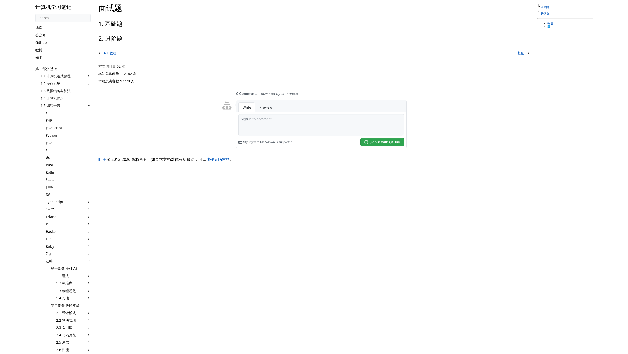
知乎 (38, 57)
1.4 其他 (62, 298)
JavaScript (54, 127)
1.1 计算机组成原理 (56, 76)
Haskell (52, 231)
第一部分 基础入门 (65, 268)
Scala (50, 179)
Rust (49, 164)
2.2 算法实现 (66, 320)
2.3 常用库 (64, 327)
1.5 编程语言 (50, 105)
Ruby (50, 246)
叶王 (102, 159)
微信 (550, 23)
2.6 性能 (62, 349)
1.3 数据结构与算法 (56, 90)
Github (41, 42)
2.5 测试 (62, 342)
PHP (49, 120)
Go (48, 157)
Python (51, 135)
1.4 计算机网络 (52, 98)
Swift (50, 209)
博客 (38, 27)
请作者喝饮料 (218, 159)
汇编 (49, 261)
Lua (49, 238)
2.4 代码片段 (66, 335)
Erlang (51, 216)
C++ (49, 150)
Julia (49, 187)
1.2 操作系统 (50, 83)
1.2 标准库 (64, 283)
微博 (38, 50)
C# (48, 194)
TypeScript (54, 201)
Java (49, 142)
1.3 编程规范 (66, 290)
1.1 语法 (62, 275)
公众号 (40, 35)
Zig (48, 253)
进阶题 (545, 13)
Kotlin (50, 172)
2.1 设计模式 (66, 312)
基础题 (545, 7)
